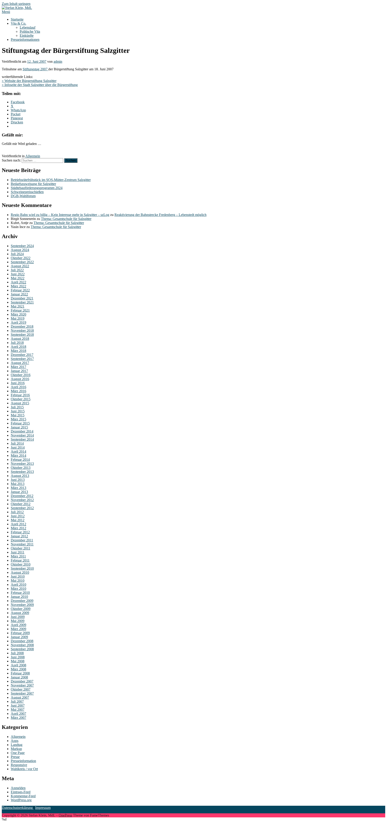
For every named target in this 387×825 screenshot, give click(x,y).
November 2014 (22, 435)
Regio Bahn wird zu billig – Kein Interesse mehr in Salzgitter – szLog (60, 215)
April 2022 (18, 282)
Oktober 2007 (20, 689)
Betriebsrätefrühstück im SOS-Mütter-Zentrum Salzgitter (51, 180)
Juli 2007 (17, 701)
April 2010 (18, 584)
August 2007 (20, 697)
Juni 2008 (18, 657)
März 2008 (18, 669)
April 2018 (18, 347)
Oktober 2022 (20, 258)
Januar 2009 (19, 637)
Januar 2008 (19, 677)
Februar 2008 (20, 673)
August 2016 (20, 379)
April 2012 (18, 524)
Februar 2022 (20, 290)
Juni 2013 (18, 480)
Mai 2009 (17, 621)
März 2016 (18, 391)
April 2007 (18, 713)
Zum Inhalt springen (16, 4)
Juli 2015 (17, 407)
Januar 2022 (19, 294)
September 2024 (22, 246)
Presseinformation (23, 761)
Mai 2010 (17, 580)
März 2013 (18, 488)
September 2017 (22, 359)
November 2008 (22, 645)
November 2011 (22, 544)
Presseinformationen (25, 39)
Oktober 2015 (20, 399)
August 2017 (20, 363)
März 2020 (18, 314)
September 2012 (22, 508)
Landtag (16, 745)
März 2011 (18, 556)
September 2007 (22, 693)
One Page (18, 753)
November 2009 (22, 605)
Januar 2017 (19, 371)
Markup (16, 749)
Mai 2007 (17, 709)
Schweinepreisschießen (27, 192)
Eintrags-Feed (20, 792)
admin (58, 61)
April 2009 (18, 625)
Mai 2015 (17, 415)
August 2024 (20, 250)
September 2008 (22, 649)
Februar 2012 (20, 532)
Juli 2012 (17, 512)
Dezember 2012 (22, 496)
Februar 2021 (20, 310)
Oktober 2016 (20, 375)
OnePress (65, 815)
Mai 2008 (17, 661)
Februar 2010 (20, 593)
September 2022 (22, 262)
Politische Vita (30, 31)
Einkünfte (27, 35)
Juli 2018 (17, 343)
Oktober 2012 (20, 504)
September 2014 (22, 439)
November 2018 (22, 330)
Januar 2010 (19, 597)
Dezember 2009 (22, 601)
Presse (15, 757)
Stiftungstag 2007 (35, 69)
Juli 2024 (17, 254)
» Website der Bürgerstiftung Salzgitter (29, 81)
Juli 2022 (17, 270)
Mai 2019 (17, 318)
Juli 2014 (17, 443)
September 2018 (22, 334)
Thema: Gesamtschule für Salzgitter (66, 219)
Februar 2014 (20, 459)
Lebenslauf (27, 27)
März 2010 (18, 588)
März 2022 (18, 286)
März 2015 (18, 419)
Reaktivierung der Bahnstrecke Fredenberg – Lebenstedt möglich (160, 215)
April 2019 (18, 322)
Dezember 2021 (22, 298)
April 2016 (18, 387)
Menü (6, 12)
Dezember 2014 (22, 431)
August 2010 (20, 572)
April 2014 (18, 451)
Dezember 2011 (22, 540)
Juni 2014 (18, 447)
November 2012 (22, 500)
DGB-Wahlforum (23, 196)
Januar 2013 (19, 492)
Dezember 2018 (22, 326)
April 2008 (18, 665)
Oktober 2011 (20, 548)
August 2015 (20, 403)
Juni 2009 (18, 617)
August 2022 (20, 266)
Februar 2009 (20, 633)
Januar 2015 (19, 427)
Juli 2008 (17, 653)
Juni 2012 (18, 516)
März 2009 (18, 629)
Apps (14, 741)
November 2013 (22, 463)
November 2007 (22, 685)
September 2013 (22, 472)
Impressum (43, 808)
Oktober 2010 (20, 564)
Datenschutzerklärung (18, 808)
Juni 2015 (18, 411)
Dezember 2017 (22, 355)
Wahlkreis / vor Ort (24, 769)
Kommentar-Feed (23, 796)
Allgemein (32, 156)
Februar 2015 (20, 423)
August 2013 (20, 476)
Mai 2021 (17, 306)
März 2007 (18, 717)
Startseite (17, 19)
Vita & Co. (18, 23)
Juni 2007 (18, 705)
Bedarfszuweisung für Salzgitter (33, 184)
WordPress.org (21, 800)
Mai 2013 (17, 484)
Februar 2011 (20, 560)
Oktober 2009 (20, 609)
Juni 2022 (18, 274)
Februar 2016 (20, 395)
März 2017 (18, 367)
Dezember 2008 (22, 641)
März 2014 (18, 455)
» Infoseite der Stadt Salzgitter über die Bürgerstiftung (40, 85)
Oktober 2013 (20, 468)
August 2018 (20, 338)
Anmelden (18, 788)
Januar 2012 (19, 536)
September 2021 (22, 302)
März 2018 (18, 351)
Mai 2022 (17, 278)
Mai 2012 (17, 520)
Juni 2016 (18, 383)
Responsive (19, 765)
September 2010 (22, 568)
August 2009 (20, 613)
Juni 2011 (17, 552)
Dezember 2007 (22, 681)
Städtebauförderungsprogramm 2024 (36, 188)
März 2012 (18, 528)
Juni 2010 (18, 576)
